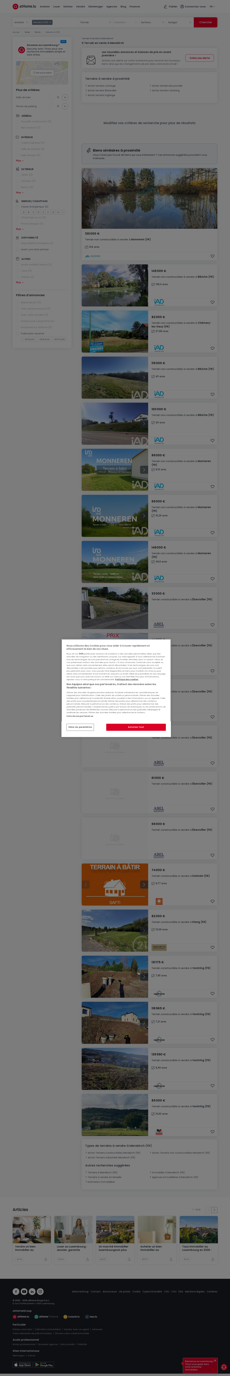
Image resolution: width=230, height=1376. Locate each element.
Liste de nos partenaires (80, 716)
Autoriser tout (136, 727)
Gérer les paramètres (80, 727)
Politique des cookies (126, 679)
